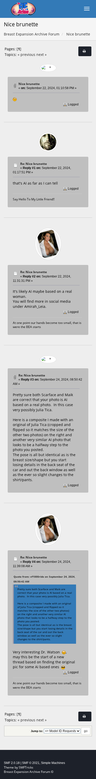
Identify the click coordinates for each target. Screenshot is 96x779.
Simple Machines (53, 763)
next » (41, 54)
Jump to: (37, 731)
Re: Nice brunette (33, 164)
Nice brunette (29, 84)
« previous (26, 54)
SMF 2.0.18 (12, 763)
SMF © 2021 (30, 763)
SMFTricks (26, 767)
